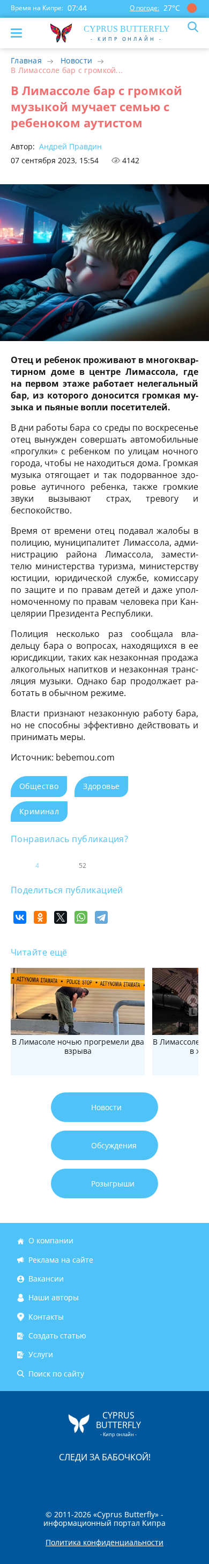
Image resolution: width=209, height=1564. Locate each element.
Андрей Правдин (69, 146)
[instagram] (68, 1480)
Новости (76, 60)
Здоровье (101, 786)
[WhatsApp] (81, 917)
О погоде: (144, 7)
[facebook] (44, 1480)
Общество (38, 786)
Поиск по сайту (56, 1373)
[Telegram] (101, 917)
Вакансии (46, 1278)
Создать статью (57, 1335)
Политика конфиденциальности (104, 1542)
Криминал (39, 811)
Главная (26, 60)
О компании (50, 1241)
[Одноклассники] (40, 917)
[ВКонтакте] (20, 917)
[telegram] (118, 1480)
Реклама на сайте (60, 1260)
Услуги (40, 1355)
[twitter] (93, 1480)
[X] (60, 917)
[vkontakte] (142, 1480)
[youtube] (166, 1480)
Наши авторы (53, 1298)
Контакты (46, 1317)
